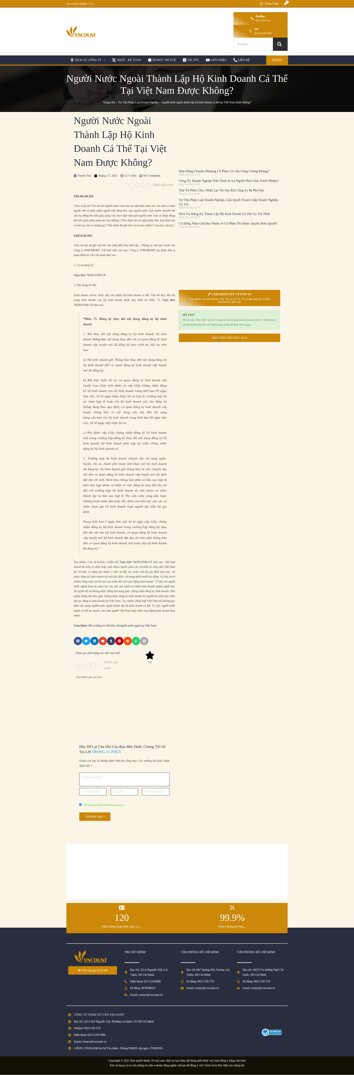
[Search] (280, 44)
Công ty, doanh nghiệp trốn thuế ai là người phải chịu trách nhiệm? (229, 181)
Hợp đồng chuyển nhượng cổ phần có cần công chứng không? (224, 171)
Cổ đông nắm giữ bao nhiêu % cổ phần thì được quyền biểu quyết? (228, 223)
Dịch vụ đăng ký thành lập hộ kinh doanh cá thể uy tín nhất (224, 214)
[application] (103, 60)
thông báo (99, 339)
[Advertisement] (124, 707)
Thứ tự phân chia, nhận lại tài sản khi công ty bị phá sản (221, 190)
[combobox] (252, 44)
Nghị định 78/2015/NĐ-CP (90, 275)
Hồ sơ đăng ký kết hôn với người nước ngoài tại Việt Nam (122, 625)
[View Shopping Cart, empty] (285, 3)
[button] (87, 60)
